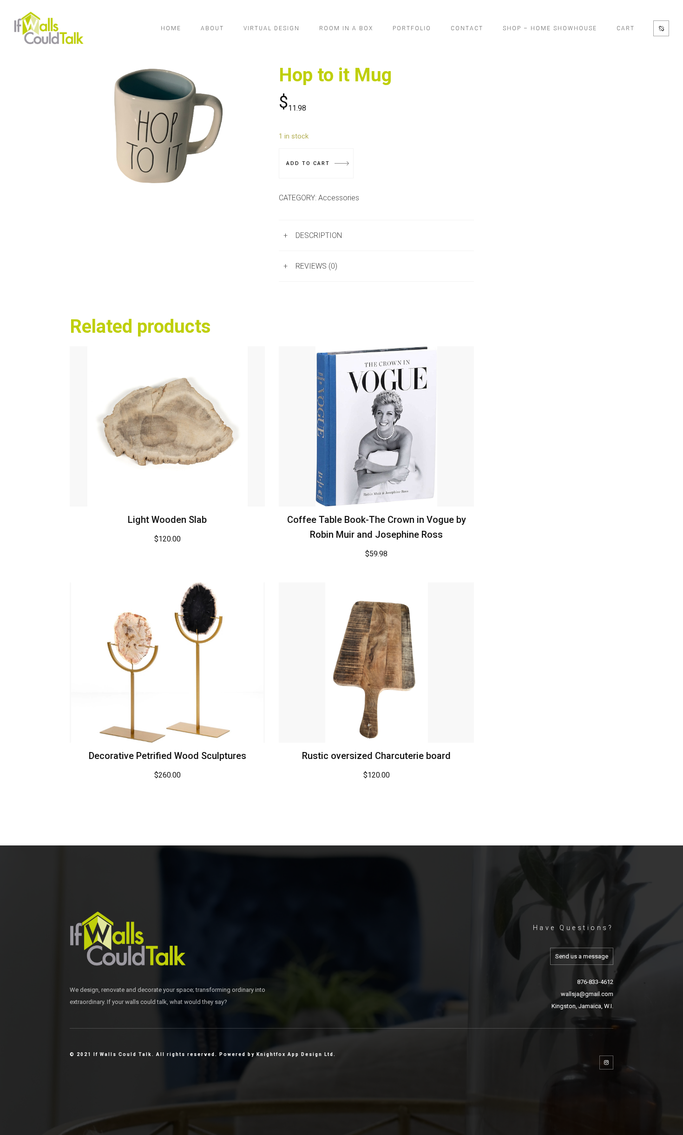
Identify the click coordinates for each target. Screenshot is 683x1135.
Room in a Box (346, 28)
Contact (467, 28)
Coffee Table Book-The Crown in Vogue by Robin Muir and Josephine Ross (376, 527)
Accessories (338, 197)
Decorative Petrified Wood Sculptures (167, 755)
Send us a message (581, 956)
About (212, 28)
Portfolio (412, 28)
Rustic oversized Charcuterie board (376, 755)
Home (171, 28)
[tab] (376, 235)
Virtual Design (271, 28)
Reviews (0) (316, 266)
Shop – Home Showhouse (550, 28)
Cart (626, 28)
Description (319, 235)
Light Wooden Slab (167, 519)
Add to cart (308, 163)
